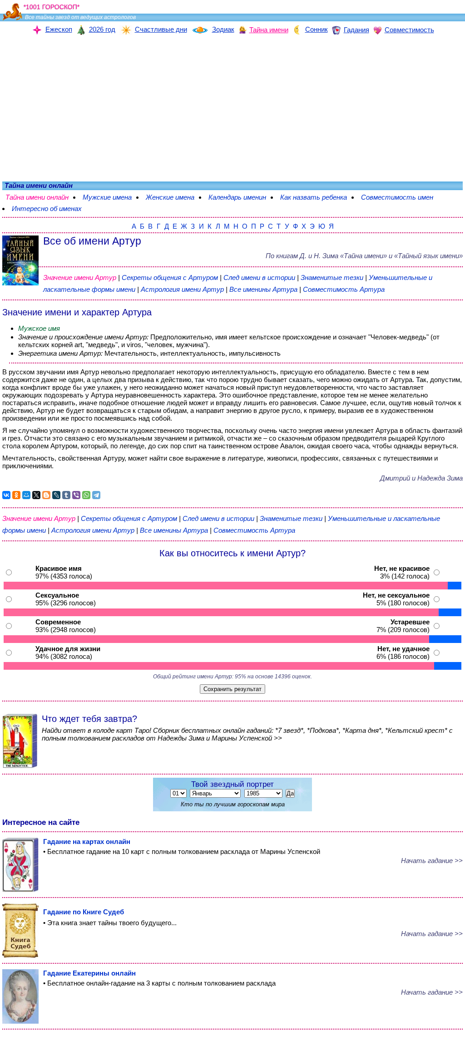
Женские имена (170, 197)
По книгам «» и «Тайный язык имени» (364, 256)
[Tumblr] (66, 495)
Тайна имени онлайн (37, 197)
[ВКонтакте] (6, 495)
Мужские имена (107, 197)
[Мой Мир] (26, 495)
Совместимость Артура (344, 289)
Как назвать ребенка (313, 197)
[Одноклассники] (16, 495)
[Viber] (76, 495)
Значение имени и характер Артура (77, 312)
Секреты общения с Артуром (171, 277)
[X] (36, 495)
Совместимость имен (397, 197)
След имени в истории (259, 277)
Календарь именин (237, 197)
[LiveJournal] (56, 495)
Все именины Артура (264, 289)
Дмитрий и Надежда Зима (421, 478)
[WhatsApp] (86, 495)
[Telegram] (96, 495)
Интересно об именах (47, 208)
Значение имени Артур (79, 277)
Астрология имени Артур (182, 289)
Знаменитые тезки (332, 277)
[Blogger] (46, 495)
